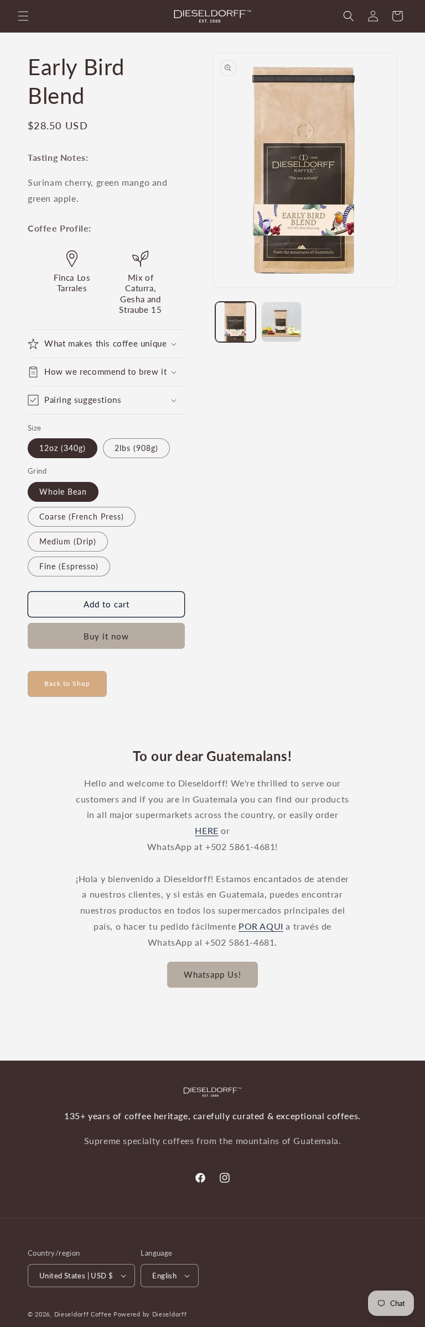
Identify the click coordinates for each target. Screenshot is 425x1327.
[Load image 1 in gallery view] (235, 322)
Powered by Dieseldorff (149, 1314)
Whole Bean (63, 491)
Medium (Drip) (67, 541)
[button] (23, 16)
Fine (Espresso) (69, 566)
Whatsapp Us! (212, 974)
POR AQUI (261, 926)
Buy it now (106, 636)
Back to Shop (67, 683)
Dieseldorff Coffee (83, 1314)
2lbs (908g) (136, 448)
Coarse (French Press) (81, 516)
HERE (206, 830)
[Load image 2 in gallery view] (281, 322)
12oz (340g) (62, 448)
